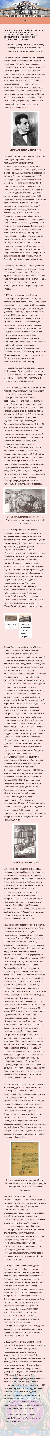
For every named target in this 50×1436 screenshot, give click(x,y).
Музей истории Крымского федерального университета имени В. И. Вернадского (25, 12)
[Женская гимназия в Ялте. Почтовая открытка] (25, 618)
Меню (26, 20)
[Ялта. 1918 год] (11, 618)
